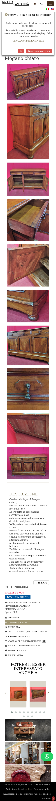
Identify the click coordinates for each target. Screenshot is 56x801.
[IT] (47, 9)
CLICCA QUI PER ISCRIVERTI (28, 40)
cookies (29, 789)
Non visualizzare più (39, 51)
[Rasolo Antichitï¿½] (15, 5)
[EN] (52, 8)
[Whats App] (47, 756)
